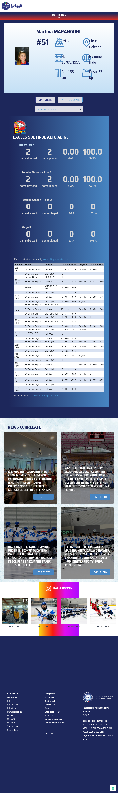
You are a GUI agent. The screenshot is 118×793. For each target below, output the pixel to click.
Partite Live (59, 14)
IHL (8, 701)
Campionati (12, 693)
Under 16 (11, 719)
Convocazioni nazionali (55, 722)
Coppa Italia (12, 730)
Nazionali (49, 697)
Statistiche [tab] (45, 100)
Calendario (50, 704)
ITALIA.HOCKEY (62, 588)
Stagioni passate (53, 712)
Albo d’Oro (50, 715)
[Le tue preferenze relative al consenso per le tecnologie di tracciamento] (113, 788)
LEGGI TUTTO (43, 497)
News (47, 708)
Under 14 (11, 722)
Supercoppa (12, 726)
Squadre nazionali (53, 719)
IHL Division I (13, 704)
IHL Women (12, 708)
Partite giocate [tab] (70, 100)
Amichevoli (50, 701)
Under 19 (11, 715)
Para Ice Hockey (14, 712)
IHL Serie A (12, 697)
